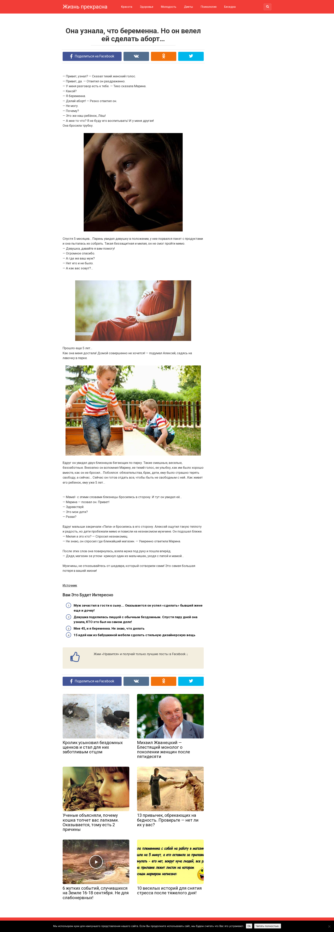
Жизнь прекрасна (85, 6)
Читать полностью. (267, 926)
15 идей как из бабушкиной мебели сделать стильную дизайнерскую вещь (134, 635)
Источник (70, 585)
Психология (208, 7)
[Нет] (329, 926)
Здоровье (146, 7)
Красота (126, 7)
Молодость (168, 7)
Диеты (188, 7)
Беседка (230, 7)
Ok (249, 926)
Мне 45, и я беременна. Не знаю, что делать (109, 628)
